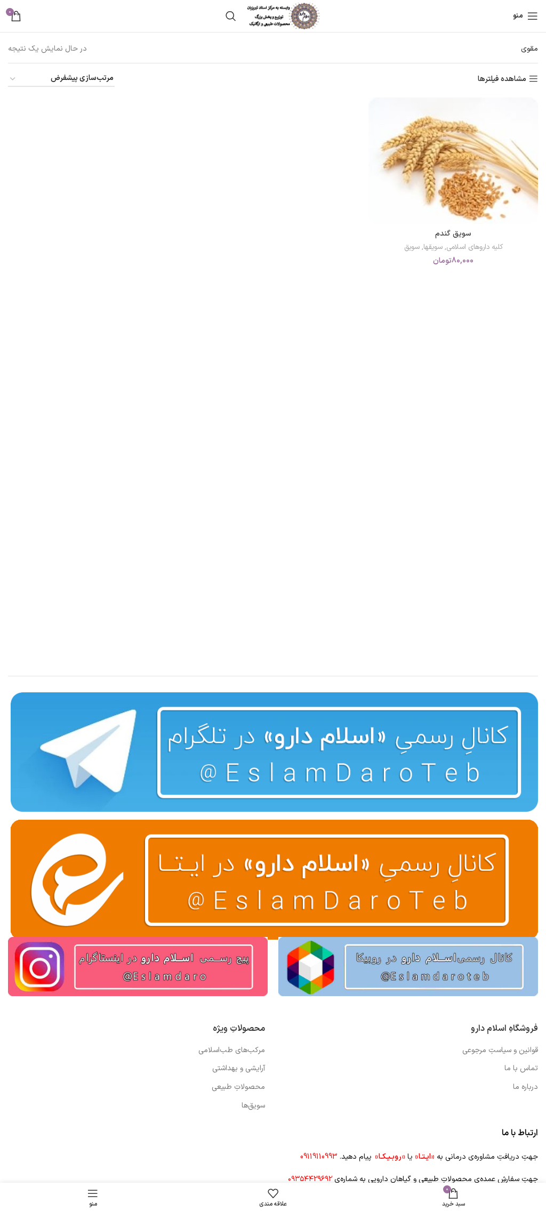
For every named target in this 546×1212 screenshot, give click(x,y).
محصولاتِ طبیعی (238, 1087)
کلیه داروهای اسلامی (474, 248)
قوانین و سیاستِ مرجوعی (500, 1050)
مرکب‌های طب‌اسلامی (231, 1050)
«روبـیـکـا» (390, 1156)
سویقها (433, 248)
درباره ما (525, 1087)
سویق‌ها (253, 1106)
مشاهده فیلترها (502, 79)
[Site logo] (283, 15)
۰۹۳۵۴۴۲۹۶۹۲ (310, 1179)
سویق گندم (453, 233)
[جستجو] (231, 16)
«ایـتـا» (425, 1156)
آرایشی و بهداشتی (238, 1068)
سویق (412, 248)
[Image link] (408, 966)
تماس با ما (521, 1068)
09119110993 (319, 1156)
